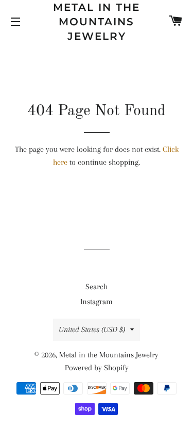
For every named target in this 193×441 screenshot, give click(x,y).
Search (96, 286)
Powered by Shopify (97, 367)
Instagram (96, 301)
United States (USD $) (92, 329)
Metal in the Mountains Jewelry (96, 21)
